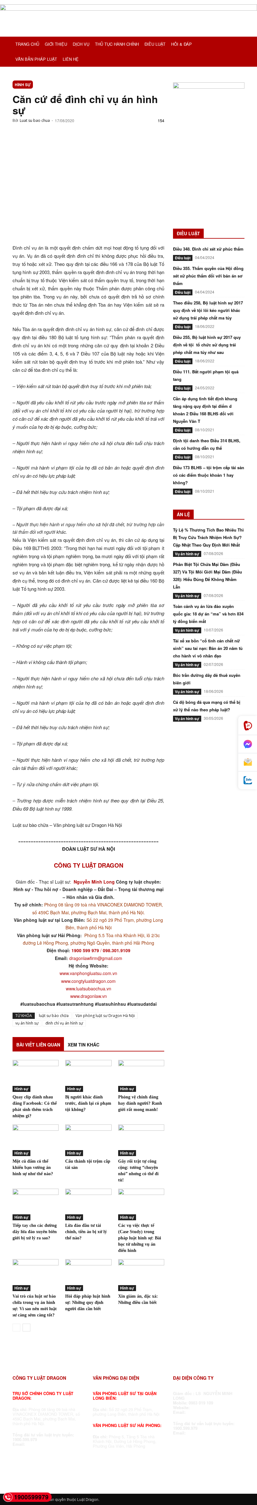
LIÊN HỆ (71, 59)
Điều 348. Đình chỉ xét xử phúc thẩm (208, 249)
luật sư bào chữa (54, 1015)
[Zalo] (247, 780)
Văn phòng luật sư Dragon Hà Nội (105, 1015)
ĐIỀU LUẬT (154, 44)
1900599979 (31, 1497)
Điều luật (183, 258)
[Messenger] (247, 744)
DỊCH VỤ (81, 44)
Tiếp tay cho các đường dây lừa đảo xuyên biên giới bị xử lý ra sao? (35, 1231)
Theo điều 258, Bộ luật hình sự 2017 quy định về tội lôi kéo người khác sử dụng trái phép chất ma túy (208, 310)
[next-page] (26, 1327)
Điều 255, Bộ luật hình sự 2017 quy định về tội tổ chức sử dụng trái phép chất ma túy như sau (207, 344)
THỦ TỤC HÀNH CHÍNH (117, 44)
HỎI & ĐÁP (181, 44)
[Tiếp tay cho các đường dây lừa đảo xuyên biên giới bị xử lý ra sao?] (36, 1204)
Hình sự (23, 84)
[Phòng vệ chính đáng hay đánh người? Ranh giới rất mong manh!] (141, 1076)
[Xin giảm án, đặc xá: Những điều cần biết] (141, 1275)
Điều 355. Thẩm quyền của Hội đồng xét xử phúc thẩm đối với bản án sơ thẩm (208, 275)
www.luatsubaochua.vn (88, 988)
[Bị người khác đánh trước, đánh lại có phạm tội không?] (88, 1076)
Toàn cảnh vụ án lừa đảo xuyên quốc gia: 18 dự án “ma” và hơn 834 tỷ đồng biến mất (208, 613)
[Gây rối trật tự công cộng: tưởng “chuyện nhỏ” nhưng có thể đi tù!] (141, 1140)
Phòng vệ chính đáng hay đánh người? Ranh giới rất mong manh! (140, 1103)
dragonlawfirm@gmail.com (95, 958)
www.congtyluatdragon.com (88, 981)
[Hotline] (247, 725)
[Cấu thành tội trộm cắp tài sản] (88, 1140)
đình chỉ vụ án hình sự (64, 1023)
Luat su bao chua (35, 120)
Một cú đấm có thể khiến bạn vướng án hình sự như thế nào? (33, 1167)
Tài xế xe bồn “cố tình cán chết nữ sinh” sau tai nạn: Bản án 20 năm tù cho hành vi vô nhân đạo (208, 648)
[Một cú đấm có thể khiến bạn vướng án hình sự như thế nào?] (36, 1140)
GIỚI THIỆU (56, 44)
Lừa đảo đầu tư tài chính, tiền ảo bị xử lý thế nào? (86, 1231)
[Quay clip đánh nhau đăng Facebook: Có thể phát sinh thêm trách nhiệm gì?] (36, 1076)
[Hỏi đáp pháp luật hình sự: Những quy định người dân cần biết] (88, 1275)
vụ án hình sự (27, 1023)
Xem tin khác (83, 1044)
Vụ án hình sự (187, 554)
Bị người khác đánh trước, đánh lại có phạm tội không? (88, 1103)
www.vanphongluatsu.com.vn (88, 973)
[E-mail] (247, 762)
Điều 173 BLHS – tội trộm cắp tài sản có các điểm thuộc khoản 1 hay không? (208, 474)
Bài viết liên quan (38, 1044)
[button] (236, 44)
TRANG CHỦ (27, 44)
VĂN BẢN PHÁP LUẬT (36, 59)
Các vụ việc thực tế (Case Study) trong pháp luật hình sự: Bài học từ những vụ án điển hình (139, 1238)
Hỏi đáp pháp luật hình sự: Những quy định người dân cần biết (87, 1302)
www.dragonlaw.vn (88, 996)
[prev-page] (16, 1327)
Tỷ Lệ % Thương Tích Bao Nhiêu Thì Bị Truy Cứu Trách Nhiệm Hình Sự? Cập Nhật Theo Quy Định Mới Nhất (208, 537)
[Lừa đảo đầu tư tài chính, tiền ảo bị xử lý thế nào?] (88, 1204)
